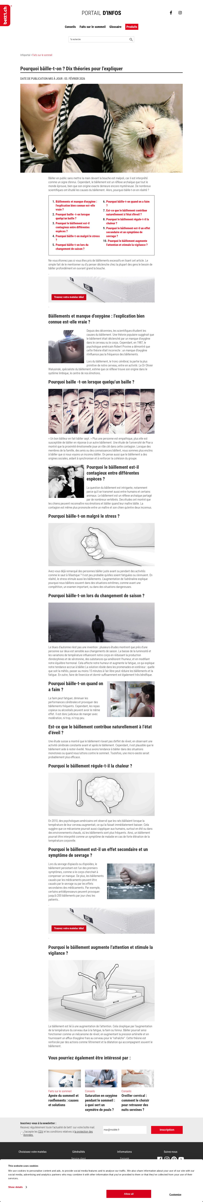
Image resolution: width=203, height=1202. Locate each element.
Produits (131, 27)
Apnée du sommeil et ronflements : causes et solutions (63, 1100)
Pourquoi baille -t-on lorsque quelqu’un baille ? (71, 216)
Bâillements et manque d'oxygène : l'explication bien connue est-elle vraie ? (74, 205)
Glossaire (115, 27)
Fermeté (124, 1158)
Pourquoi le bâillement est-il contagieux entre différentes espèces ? (71, 227)
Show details (15, 1187)
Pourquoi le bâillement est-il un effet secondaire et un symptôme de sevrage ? (126, 232)
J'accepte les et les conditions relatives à (58, 1133)
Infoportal (25, 55)
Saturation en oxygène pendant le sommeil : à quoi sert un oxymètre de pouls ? (101, 1102)
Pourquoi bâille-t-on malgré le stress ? (76, 238)
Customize (175, 1194)
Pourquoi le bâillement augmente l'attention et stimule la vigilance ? (125, 243)
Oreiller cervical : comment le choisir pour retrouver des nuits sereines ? (135, 1102)
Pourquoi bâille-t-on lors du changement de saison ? (70, 247)
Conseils (70, 27)
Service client (78, 1158)
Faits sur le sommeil (93, 27)
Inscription (167, 1129)
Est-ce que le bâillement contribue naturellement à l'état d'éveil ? (125, 212)
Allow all (129, 1193)
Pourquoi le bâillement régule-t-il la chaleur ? (126, 221)
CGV (40, 1131)
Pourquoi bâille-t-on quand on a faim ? (126, 203)
